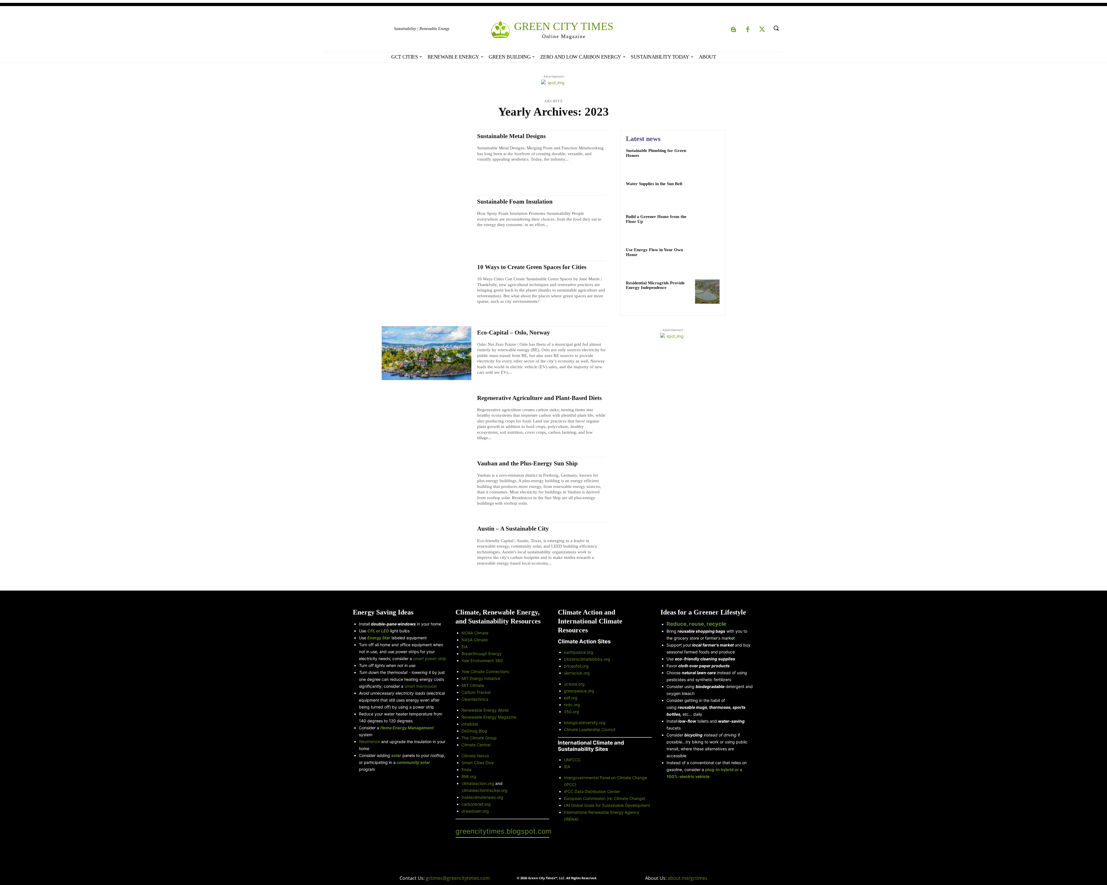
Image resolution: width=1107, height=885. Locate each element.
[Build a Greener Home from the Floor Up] (707, 225)
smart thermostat (420, 686)
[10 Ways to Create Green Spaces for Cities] (426, 288)
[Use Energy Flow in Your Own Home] (707, 258)
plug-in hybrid (720, 769)
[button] (776, 28)
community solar (413, 762)
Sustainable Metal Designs (511, 136)
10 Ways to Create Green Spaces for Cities (531, 267)
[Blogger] (733, 30)
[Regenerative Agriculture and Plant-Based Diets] (426, 419)
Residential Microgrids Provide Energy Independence (655, 285)
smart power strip (429, 658)
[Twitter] (762, 30)
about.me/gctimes (687, 878)
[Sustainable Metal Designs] (426, 157)
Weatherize (369, 741)
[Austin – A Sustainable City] (426, 549)
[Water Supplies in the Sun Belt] (707, 192)
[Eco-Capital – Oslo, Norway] (426, 353)
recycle (716, 624)
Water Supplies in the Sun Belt (654, 183)
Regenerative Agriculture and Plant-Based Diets (539, 397)
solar (396, 755)
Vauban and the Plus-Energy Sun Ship (527, 463)
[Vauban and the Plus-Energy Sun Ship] (426, 484)
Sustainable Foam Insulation (515, 201)
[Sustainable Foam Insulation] (426, 222)
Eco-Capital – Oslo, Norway (513, 332)
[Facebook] (748, 30)
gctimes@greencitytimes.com (458, 878)
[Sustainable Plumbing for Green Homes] (707, 159)
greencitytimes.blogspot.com (503, 831)
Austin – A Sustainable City (513, 528)
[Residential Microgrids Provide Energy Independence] (707, 291)
